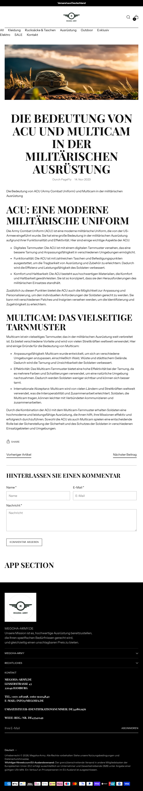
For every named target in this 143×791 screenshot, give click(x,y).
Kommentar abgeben (24, 542)
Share (15, 441)
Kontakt (32, 35)
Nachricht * (14, 505)
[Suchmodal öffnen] (128, 17)
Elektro (5, 35)
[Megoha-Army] (71, 17)
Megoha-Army (37, 755)
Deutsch (9, 750)
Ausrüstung (68, 30)
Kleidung (14, 30)
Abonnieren (129, 728)
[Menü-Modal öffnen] (6, 17)
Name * (11, 487)
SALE (19, 35)
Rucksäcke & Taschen (40, 30)
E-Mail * (78, 487)
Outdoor (87, 30)
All (2, 30)
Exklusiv (103, 30)
